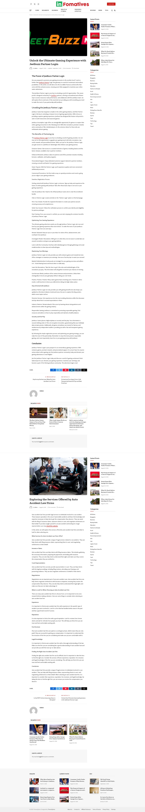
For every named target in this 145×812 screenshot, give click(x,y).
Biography (45, 10)
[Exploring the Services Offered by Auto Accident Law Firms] (58, 476)
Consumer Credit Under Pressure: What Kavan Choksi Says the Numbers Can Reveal (108, 25)
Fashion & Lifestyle (78, 10)
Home (37, 10)
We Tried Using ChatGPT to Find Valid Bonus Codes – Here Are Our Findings (107, 780)
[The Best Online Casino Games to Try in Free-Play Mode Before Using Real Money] (38, 413)
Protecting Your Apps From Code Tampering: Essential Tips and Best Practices (71, 381)
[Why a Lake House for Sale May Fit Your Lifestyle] (95, 62)
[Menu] (30, 10)
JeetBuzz (54, 95)
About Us (70, 809)
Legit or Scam (93, 105)
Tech (106, 10)
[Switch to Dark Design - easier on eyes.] (112, 10)
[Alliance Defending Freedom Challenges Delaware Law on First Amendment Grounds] (94, 790)
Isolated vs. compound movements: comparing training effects (47, 789)
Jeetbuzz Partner (44, 82)
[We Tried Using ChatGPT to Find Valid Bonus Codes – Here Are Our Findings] (94, 781)
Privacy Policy (106, 809)
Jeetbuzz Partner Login (41, 138)
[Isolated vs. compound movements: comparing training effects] (34, 790)
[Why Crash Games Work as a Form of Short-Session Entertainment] (58, 413)
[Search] (114, 10)
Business (55, 10)
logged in (41, 441)
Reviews (93, 10)
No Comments (67, 68)
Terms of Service (97, 809)
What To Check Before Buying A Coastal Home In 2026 (108, 52)
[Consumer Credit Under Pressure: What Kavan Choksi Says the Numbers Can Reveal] (95, 27)
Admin (36, 68)
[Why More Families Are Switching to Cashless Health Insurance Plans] (34, 781)
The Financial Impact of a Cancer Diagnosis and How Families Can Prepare (108, 34)
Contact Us (77, 809)
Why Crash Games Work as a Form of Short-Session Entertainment (58, 421)
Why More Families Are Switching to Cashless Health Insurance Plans (47, 780)
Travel (91, 126)
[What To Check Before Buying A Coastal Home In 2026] (95, 53)
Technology (93, 121)
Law (91, 102)
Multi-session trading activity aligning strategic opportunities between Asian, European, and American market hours (77, 423)
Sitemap (113, 809)
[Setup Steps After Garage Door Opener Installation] (95, 44)
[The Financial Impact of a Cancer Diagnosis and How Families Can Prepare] (95, 36)
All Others (92, 75)
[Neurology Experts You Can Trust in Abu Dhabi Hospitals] (34, 799)
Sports (92, 115)
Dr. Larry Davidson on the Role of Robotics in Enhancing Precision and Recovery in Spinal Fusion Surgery (107, 798)
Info (91, 99)
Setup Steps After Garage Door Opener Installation (107, 43)
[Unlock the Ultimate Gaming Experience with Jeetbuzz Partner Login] (58, 37)
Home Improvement (95, 97)
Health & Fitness (64, 10)
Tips (91, 123)
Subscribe (111, 4)
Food (91, 91)
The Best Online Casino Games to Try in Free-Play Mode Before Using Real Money (37, 422)
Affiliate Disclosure (86, 809)
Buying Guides (94, 83)
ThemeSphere (51, 809)
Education (92, 86)
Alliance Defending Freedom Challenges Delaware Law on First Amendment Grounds (107, 789)
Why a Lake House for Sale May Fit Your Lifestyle (107, 61)
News (100, 10)
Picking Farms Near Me (96, 110)
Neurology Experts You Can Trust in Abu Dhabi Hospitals (47, 798)
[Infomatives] (72, 4)
